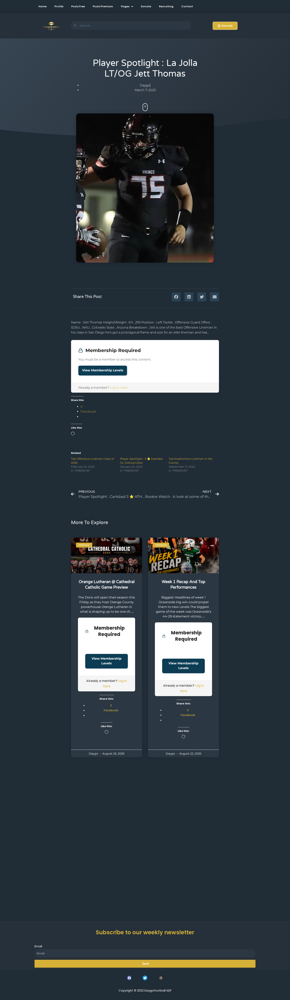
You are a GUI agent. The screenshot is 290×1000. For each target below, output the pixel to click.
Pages (125, 6)
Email (38, 946)
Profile (58, 6)
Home (42, 6)
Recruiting (166, 6)
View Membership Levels (102, 370)
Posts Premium (103, 6)
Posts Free (78, 6)
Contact (187, 6)
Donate (146, 6)
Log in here (119, 388)
